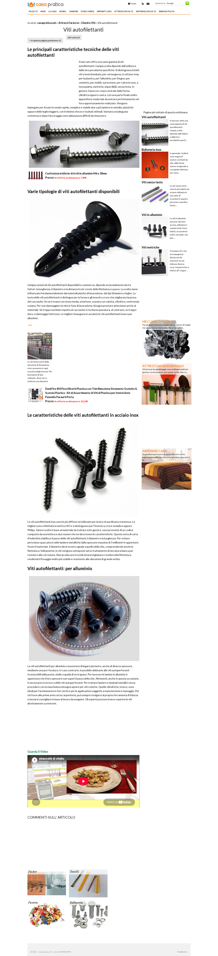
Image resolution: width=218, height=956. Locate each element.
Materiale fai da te (146, 11)
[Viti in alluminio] (156, 230)
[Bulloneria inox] (156, 165)
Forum (133, 3)
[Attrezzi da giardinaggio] (166, 383)
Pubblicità (182, 952)
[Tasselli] (88, 883)
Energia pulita (166, 11)
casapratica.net (46, 22)
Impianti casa (104, 11)
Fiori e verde (87, 11)
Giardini (73, 11)
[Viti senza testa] (156, 197)
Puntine (33, 902)
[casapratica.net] (45, 4)
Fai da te (33, 11)
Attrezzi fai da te (123, 11)
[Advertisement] (62, 19)
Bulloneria (76, 902)
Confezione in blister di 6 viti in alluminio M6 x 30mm (76, 173)
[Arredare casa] (166, 468)
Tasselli (74, 871)
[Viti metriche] (156, 262)
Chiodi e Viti (88, 22)
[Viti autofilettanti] (156, 132)
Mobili (62, 11)
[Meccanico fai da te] (166, 339)
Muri (43, 11)
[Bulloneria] (88, 914)
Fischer (32, 871)
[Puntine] (46, 914)
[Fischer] (46, 883)
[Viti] (40, 345)
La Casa (52, 11)
